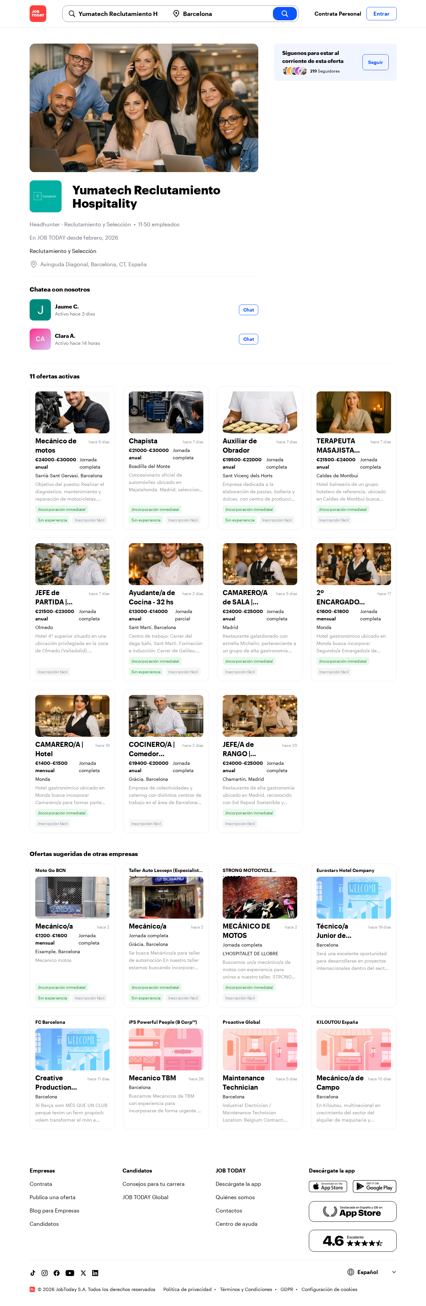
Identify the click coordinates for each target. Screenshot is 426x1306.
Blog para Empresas (55, 1210)
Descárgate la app (238, 1184)
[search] (285, 13)
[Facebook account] (57, 1273)
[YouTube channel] (70, 1273)
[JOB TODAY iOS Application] (328, 1186)
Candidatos (44, 1223)
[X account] (83, 1273)
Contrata (41, 1184)
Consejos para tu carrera (153, 1184)
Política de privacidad (187, 1289)
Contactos (229, 1210)
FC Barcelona (50, 1022)
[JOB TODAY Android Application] (374, 1186)
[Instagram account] (45, 1273)
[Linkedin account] (95, 1273)
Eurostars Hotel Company (345, 870)
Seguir (375, 62)
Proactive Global (241, 1022)
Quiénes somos (235, 1197)
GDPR (287, 1289)
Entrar (381, 13)
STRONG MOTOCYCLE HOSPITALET (247, 872)
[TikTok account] (33, 1273)
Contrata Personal (338, 13)
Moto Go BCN (50, 870)
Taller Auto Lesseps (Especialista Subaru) (165, 872)
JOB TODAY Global (145, 1197)
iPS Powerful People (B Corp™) (163, 1022)
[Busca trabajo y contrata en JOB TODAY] (38, 13)
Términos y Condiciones (246, 1289)
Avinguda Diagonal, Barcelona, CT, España (93, 264)
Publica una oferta (53, 1197)
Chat (248, 310)
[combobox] (121, 13)
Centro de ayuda (237, 1223)
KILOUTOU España (337, 1022)
